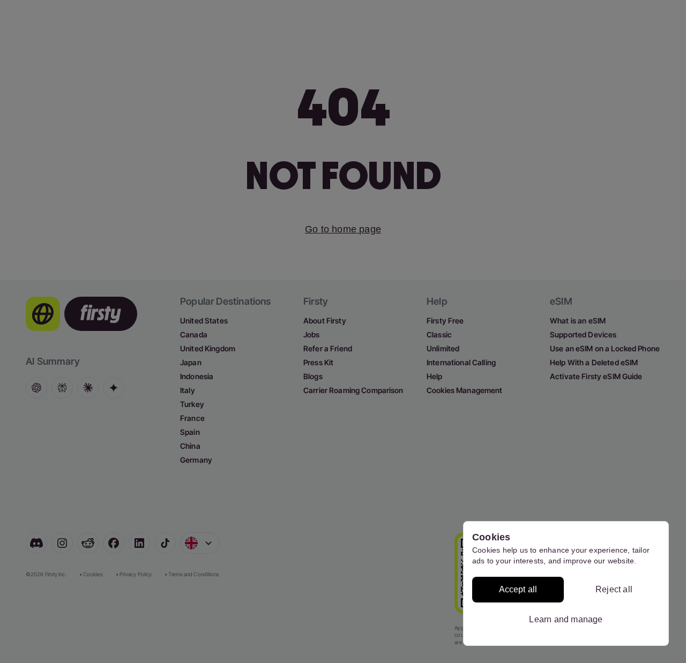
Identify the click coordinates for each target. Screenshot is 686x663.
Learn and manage (565, 619)
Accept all (518, 589)
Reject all (613, 589)
